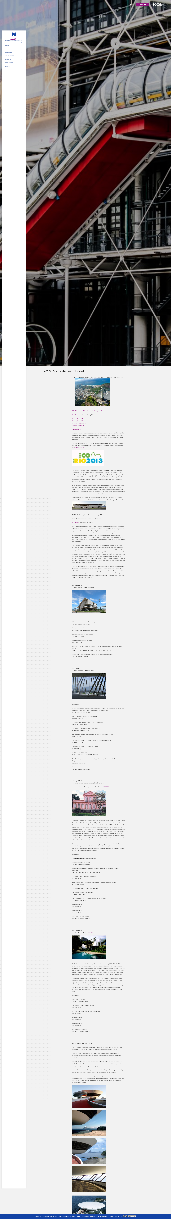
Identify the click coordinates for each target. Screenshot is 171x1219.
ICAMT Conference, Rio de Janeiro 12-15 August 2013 (87, 411)
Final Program (76, 415)
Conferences (10, 56)
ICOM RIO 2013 (79, 447)
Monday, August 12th (78, 419)
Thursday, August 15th (78, 425)
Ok (123, 1216)
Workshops (9, 52)
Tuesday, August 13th (78, 421)
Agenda (8, 49)
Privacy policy (132, 1216)
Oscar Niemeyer (76, 429)
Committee (8, 59)
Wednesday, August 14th (79, 423)
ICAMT (14, 38)
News (7, 45)
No (126, 1216)
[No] (169, 1216)
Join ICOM (142, 4)
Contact (8, 66)
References (9, 63)
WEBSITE (106, 787)
